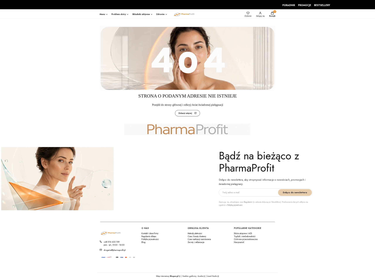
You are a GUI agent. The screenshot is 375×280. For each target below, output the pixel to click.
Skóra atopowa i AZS (243, 233)
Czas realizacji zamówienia (199, 239)
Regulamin (248, 202)
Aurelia (200, 276)
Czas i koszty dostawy (197, 236)
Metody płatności (195, 233)
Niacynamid (239, 242)
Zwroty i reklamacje (196, 242)
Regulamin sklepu (149, 236)
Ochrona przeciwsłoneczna (246, 239)
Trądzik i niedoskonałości (244, 236)
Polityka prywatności (150, 239)
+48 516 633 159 (112, 241)
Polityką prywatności (234, 205)
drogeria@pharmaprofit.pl (115, 250)
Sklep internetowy (167, 276)
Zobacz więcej (185, 113)
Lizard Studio (212, 276)
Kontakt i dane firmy (150, 233)
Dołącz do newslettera (295, 192)
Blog (143, 242)
